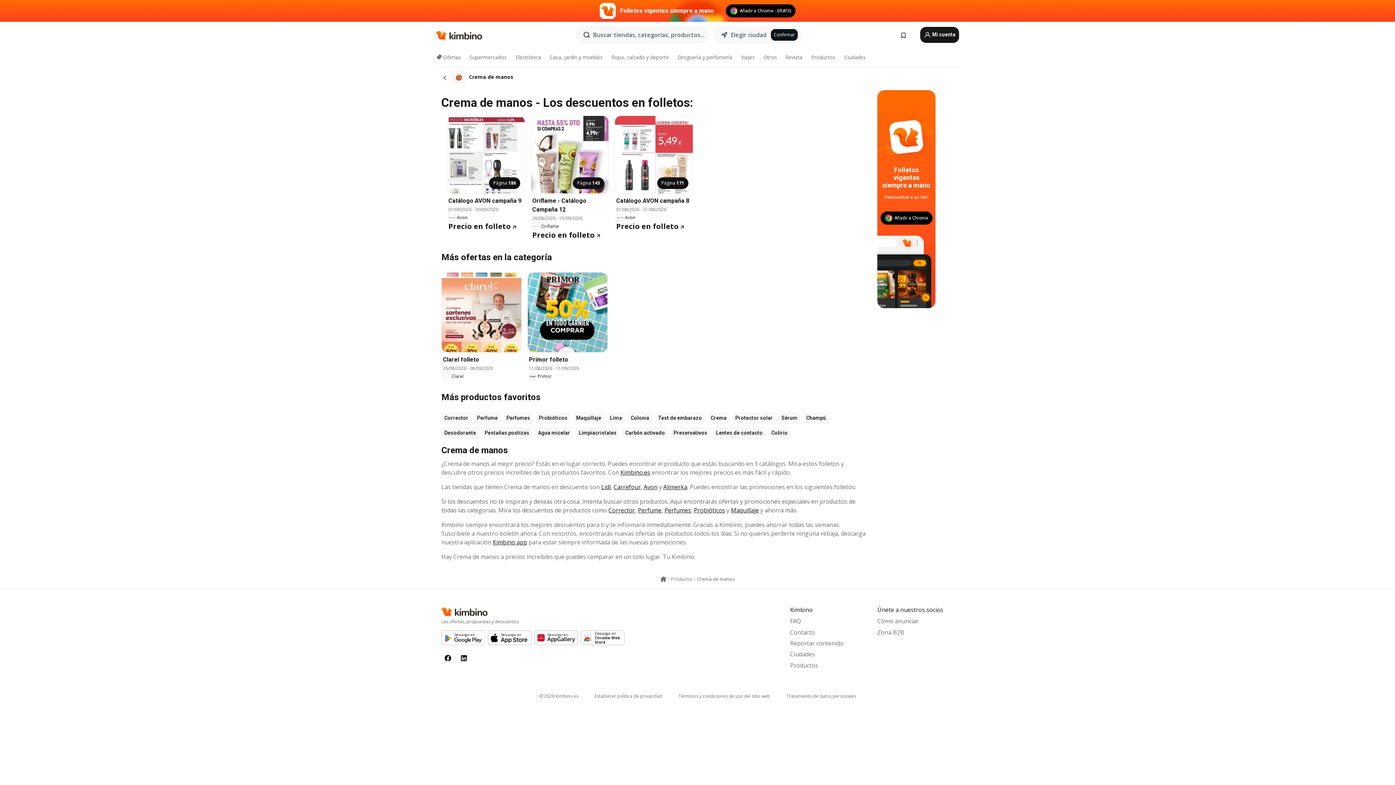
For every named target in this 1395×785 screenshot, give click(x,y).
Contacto (802, 632)
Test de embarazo (680, 418)
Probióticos (553, 418)
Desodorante (460, 433)
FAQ (795, 621)
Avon (651, 487)
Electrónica (528, 57)
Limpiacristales (597, 433)
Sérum (789, 418)
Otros (770, 57)
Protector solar (754, 418)
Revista (793, 57)
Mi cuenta (943, 34)
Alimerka (675, 487)
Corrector (456, 418)
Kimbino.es (635, 472)
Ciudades (855, 57)
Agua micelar (554, 433)
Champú (816, 418)
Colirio (779, 433)
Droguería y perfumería (705, 57)
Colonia (640, 418)
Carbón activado (645, 433)
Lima (616, 418)
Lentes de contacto (739, 433)
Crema (719, 418)
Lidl (606, 487)
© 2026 (558, 696)
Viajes (748, 57)
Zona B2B (890, 632)
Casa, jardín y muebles (576, 57)
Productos (823, 57)
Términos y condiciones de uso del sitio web (724, 696)
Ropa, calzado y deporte (640, 57)
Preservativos (690, 433)
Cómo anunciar (898, 621)
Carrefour (627, 487)
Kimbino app (510, 542)
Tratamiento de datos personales (821, 696)
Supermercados (488, 57)
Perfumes (518, 418)
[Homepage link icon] (663, 579)
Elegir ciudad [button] (749, 35)
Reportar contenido (817, 643)
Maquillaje (588, 418)
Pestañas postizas (507, 433)
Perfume (487, 418)
